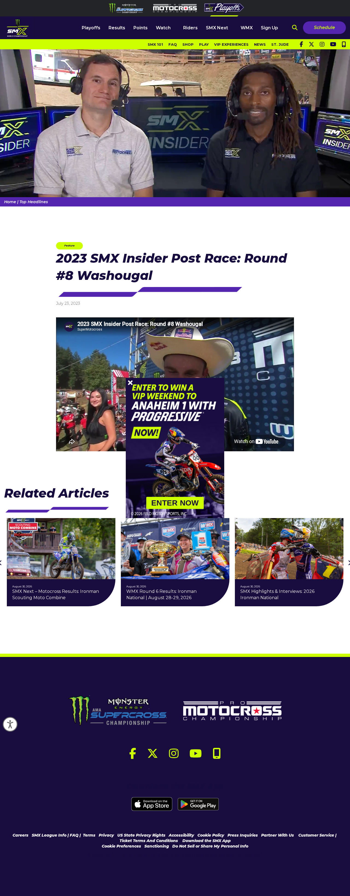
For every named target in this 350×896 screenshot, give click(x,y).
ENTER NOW (175, 503)
